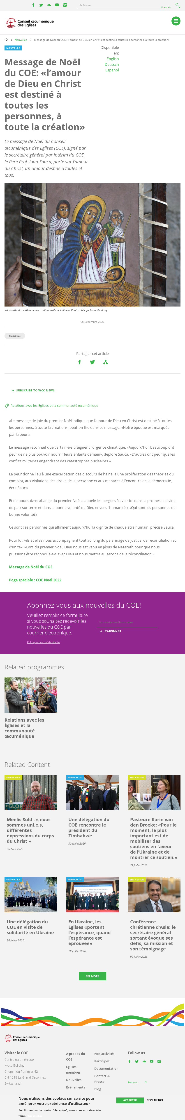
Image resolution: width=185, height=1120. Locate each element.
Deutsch (112, 64)
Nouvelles (21, 40)
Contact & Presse (102, 1079)
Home (6, 39)
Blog (97, 1089)
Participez (102, 1061)
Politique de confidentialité (43, 642)
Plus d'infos (34, 1116)
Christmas (15, 335)
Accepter (130, 1100)
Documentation (106, 1068)
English (113, 58)
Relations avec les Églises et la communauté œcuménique (54, 405)
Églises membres (73, 1070)
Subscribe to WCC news (35, 390)
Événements (75, 1087)
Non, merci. (155, 1100)
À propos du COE (75, 1056)
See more (92, 976)
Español (112, 70)
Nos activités (104, 1054)
